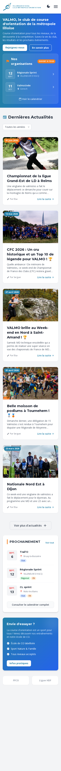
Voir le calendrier (30, 99)
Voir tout (49, 542)
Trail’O (24, 551)
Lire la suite (45, 199)
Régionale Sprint (31, 569)
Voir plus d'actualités (30, 525)
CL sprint (26, 587)
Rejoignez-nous (14, 47)
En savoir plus (40, 47)
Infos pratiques (18, 663)
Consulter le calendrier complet (30, 604)
